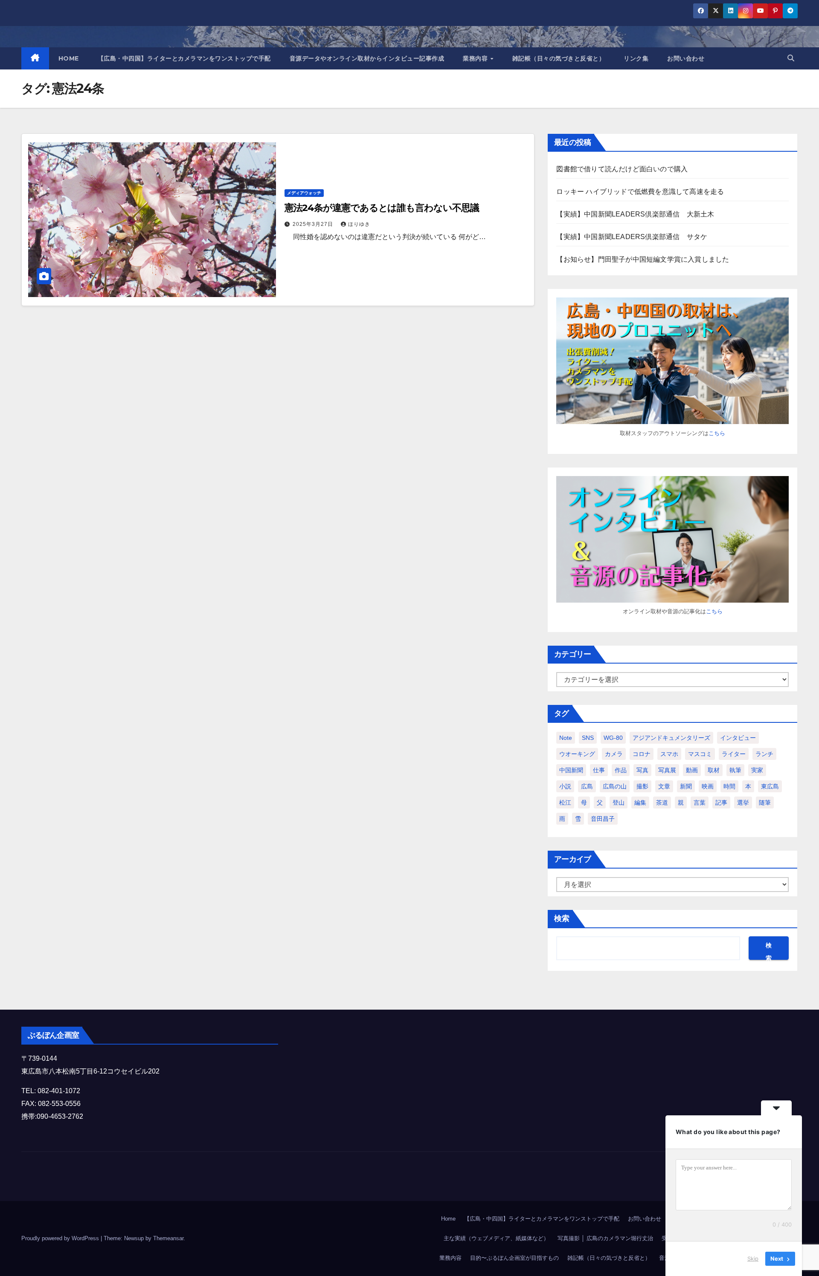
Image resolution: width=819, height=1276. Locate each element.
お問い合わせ (685, 58)
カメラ (614, 754)
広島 (587, 786)
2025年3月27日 (314, 224)
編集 (640, 802)
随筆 (765, 802)
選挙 (743, 802)
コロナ (642, 754)
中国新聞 (571, 770)
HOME (68, 58)
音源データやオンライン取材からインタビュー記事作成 (367, 58)
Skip (752, 1258)
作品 (621, 770)
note (565, 737)
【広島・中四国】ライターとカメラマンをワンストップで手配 (184, 58)
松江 (565, 802)
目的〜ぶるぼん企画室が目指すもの (514, 1258)
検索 (561, 918)
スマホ (669, 754)
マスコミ (700, 754)
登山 (618, 802)
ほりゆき (359, 224)
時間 (729, 786)
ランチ (764, 754)
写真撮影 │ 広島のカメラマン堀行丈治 (605, 1238)
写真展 (667, 770)
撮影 (642, 786)
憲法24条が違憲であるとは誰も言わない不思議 (382, 208)
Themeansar (168, 1238)
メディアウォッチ (304, 193)
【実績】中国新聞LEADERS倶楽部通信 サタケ (631, 236)
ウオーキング (577, 754)
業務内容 (476, 58)
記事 (721, 802)
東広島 (770, 786)
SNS (588, 737)
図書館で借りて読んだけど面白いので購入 (622, 169)
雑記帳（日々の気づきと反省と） (558, 58)
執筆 (735, 770)
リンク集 (636, 58)
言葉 (700, 802)
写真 (642, 770)
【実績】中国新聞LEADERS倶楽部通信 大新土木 (635, 214)
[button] (790, 58)
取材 (714, 770)
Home (448, 1218)
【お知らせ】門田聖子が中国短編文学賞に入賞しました (642, 259)
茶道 (662, 802)
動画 (692, 770)
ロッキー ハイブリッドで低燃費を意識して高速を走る (640, 191)
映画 (708, 786)
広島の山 (615, 786)
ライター (734, 754)
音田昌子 (603, 818)
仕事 (599, 770)
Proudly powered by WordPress (61, 1238)
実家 (757, 770)
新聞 (686, 786)
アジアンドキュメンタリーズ (671, 737)
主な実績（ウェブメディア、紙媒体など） (496, 1238)
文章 (664, 786)
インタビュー (738, 737)
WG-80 (613, 737)
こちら (717, 433)
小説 (565, 786)
